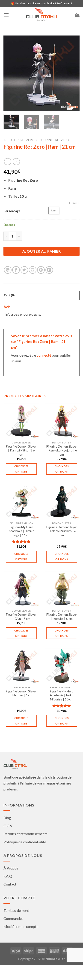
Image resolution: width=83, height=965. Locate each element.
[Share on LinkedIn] (49, 270)
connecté (44, 355)
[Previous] (11, 73)
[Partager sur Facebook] (16, 270)
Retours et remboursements (25, 833)
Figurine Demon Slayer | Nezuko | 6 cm (21, 693)
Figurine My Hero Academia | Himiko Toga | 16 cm (21, 531)
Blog (7, 817)
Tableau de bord (16, 910)
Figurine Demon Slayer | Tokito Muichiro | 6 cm (61, 531)
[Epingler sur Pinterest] (41, 270)
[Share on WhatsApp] (8, 270)
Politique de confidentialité (24, 842)
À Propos (10, 868)
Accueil (9, 140)
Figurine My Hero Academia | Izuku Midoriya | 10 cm (62, 695)
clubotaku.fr (55, 959)
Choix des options (21, 469)
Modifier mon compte (20, 926)
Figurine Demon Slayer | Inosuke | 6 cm (61, 617)
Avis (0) (9, 295)
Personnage (12, 211)
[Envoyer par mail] (32, 270)
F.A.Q (7, 876)
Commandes (13, 918)
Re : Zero (27, 140)
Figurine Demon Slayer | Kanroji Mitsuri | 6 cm (21, 450)
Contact (9, 884)
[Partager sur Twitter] (24, 270)
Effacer (74, 202)
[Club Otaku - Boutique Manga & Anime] (41, 15)
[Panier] (77, 15)
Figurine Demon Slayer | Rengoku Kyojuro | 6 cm (61, 450)
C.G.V (7, 825)
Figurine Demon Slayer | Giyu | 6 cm (21, 617)
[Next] (72, 73)
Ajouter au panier (41, 251)
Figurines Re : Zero (54, 140)
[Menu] (6, 14)
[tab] (41, 295)
